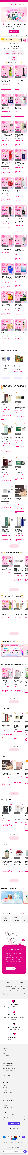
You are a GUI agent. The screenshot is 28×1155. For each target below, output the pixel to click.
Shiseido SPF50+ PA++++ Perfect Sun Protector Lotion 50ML (6, 277)
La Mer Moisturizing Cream (19, 436)
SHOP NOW (14, 31)
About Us (5, 1085)
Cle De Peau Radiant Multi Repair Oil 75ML (6, 249)
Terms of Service (7, 1107)
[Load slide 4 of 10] (11, 35)
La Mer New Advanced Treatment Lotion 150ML (6, 80)
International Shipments (9, 1070)
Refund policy (21, 1142)
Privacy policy (6, 1145)
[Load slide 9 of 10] (20, 35)
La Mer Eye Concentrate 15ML (19, 470)
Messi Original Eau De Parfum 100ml (6, 816)
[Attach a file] (3, 1151)
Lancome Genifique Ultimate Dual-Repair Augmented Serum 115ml (19, 220)
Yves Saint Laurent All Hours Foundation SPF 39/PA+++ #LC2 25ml (20, 334)
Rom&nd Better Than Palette (17, 772)
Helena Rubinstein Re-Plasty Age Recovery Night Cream (20, 406)
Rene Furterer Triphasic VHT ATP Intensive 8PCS (19, 306)
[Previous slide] (2, 35)
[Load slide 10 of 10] (22, 35)
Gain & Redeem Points (9, 1068)
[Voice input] (6, 1151)
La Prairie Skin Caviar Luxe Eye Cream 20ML (6, 499)
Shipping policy (22, 1145)
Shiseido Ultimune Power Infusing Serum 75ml (5, 163)
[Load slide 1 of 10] (6, 35)
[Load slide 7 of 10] (17, 35)
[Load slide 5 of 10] (13, 35)
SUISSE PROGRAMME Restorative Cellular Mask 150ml (18, 570)
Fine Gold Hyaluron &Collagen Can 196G (6, 305)
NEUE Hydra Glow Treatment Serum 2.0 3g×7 (18, 192)
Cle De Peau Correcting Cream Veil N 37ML (20, 80)
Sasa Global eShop (12, 1142)
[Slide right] (17, 43)
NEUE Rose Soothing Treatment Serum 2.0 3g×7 (18, 681)
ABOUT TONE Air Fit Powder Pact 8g (6, 366)
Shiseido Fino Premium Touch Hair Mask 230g (17, 861)
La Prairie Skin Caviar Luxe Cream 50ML (6, 108)
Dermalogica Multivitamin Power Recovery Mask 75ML (19, 249)
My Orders (6, 1055)
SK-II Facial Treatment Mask (5, 470)
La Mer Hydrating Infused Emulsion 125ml (5, 530)
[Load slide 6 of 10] (15, 35)
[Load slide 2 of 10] (7, 35)
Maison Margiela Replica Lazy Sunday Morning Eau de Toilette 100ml (18, 817)
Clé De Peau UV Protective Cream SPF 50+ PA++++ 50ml (19, 613)
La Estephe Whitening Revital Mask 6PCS (20, 277)
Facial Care (6, 901)
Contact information (14, 1147)
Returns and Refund (8, 1073)
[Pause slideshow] (26, 35)
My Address (6, 1053)
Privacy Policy (6, 1105)
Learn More (10, 968)
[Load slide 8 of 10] (19, 35)
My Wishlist (6, 1058)
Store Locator (6, 1088)
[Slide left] (10, 43)
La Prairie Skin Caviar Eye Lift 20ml (19, 163)
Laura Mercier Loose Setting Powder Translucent (19, 500)
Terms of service (14, 1145)
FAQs (4, 1077)
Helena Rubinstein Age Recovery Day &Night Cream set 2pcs (20, 135)
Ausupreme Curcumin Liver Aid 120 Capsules (18, 367)
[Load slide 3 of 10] (9, 35)
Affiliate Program (7, 1092)
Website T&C (6, 1103)
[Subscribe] (23, 995)
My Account (6, 1051)
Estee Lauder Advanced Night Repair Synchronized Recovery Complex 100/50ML (6, 437)
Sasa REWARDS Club (8, 1066)
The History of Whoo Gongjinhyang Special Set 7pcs (6, 334)
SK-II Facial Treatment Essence (5, 405)
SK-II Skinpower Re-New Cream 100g (6, 191)
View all (14, 546)
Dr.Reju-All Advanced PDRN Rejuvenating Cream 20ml (6, 135)
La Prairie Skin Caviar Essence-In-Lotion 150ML (18, 530)
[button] (3, 4)
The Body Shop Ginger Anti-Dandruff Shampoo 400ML (7, 861)
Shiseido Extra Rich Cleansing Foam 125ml (6, 219)
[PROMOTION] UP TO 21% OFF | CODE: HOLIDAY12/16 (12, 653)
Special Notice (6, 1075)
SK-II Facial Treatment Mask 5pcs (19, 108)
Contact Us (6, 1095)
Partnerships (6, 1090)
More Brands (23, 913)
